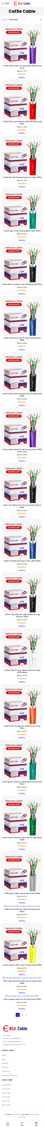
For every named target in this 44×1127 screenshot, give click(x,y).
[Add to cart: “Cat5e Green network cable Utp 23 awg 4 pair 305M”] (22, 832)
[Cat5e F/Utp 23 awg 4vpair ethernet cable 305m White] (22, 648)
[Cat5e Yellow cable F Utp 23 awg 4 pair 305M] (22, 943)
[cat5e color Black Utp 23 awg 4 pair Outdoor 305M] (22, 483)
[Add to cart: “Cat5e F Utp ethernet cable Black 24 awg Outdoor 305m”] (22, 609)
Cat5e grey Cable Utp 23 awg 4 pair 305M (22, 893)
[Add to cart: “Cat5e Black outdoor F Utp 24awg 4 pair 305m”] (22, 279)
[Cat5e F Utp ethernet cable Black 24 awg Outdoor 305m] (22, 592)
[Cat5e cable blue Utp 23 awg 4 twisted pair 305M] (22, 316)
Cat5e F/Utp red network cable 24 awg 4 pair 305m (22, 122)
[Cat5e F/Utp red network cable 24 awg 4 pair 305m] (22, 99)
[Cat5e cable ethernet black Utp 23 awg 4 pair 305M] (22, 371)
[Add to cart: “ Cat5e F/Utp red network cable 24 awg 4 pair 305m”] (22, 116)
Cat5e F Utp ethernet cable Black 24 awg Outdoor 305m (22, 615)
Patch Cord (6, 1101)
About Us (5, 1067)
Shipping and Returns (9, 1075)
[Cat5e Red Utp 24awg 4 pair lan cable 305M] (22, 155)
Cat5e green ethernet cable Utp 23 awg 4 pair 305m (22, 783)
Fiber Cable (6, 1105)
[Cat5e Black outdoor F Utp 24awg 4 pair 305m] (22, 262)
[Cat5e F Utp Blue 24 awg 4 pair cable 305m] (22, 539)
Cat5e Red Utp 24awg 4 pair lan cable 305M (22, 177)
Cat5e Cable (6, 1085)
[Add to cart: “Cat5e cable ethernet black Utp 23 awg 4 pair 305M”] (22, 388)
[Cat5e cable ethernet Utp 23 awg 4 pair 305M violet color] (22, 427)
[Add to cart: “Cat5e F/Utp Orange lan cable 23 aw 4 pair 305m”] (22, 721)
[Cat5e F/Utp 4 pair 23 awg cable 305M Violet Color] (22, 44)
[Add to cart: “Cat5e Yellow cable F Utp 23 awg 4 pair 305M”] (22, 960)
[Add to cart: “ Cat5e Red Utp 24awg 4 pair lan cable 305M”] (22, 172)
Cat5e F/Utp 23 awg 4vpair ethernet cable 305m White (22, 671)
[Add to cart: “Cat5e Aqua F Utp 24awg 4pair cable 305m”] (22, 226)
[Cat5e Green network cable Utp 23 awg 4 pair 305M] (22, 815)
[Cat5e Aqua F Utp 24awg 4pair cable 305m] (22, 209)
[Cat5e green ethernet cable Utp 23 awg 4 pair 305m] (22, 760)
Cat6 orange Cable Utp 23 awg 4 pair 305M (22, 999)
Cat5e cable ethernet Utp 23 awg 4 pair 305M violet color (22, 450)
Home (4, 20)
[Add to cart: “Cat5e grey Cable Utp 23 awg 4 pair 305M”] (22, 888)
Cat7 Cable (6, 1097)
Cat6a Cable (6, 1093)
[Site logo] (22, 3)
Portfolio (5, 1063)
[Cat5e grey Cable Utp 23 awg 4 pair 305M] (22, 871)
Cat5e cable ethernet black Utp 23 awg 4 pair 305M (22, 395)
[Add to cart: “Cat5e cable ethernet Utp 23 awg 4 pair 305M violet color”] (22, 444)
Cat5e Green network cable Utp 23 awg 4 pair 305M (22, 838)
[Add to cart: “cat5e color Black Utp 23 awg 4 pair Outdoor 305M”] (22, 500)
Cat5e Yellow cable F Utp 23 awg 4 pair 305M (22, 965)
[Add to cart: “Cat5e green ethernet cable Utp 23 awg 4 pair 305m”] (22, 776)
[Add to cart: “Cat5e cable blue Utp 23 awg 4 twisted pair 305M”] (22, 332)
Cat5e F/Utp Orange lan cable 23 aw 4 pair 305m (22, 727)
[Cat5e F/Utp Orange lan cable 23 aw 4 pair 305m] (22, 704)
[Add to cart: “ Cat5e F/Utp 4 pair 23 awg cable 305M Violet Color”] (22, 60)
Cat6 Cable (6, 1089)
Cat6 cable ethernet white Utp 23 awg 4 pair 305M (22, 982)
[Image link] (15, 1028)
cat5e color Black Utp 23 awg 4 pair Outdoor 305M (22, 506)
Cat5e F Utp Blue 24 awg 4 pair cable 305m (22, 561)
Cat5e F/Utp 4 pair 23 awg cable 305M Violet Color (22, 67)
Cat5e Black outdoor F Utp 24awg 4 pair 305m (22, 284)
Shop (3, 1059)
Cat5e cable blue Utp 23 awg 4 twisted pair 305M (22, 339)
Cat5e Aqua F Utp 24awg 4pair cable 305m (22, 231)
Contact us (6, 1071)
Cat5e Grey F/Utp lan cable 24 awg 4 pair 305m (22, 910)
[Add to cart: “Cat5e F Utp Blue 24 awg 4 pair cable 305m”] (22, 556)
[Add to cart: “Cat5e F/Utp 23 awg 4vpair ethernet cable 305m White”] (22, 665)
